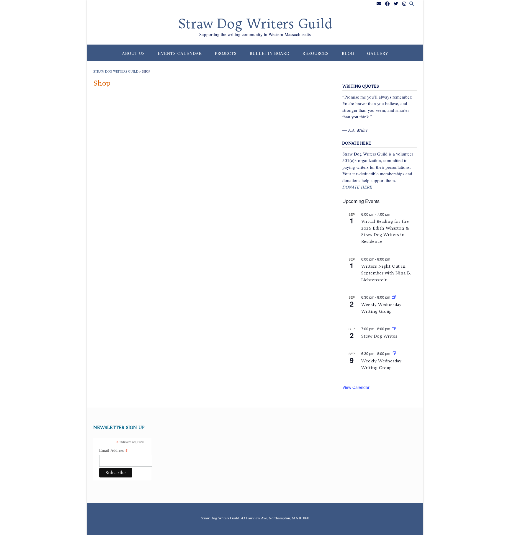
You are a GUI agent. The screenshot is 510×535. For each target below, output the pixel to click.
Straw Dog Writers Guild (255, 24)
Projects (226, 53)
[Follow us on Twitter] (396, 3)
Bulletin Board (270, 53)
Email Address (113, 450)
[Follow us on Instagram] (404, 3)
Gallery (377, 53)
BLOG (348, 53)
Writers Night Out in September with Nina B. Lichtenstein (386, 273)
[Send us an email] (379, 3)
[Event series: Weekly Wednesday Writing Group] (394, 297)
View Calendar (356, 387)
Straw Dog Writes (379, 336)
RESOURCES (316, 53)
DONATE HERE (357, 187)
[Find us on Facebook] (387, 3)
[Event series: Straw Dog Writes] (394, 328)
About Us (133, 53)
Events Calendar (180, 53)
